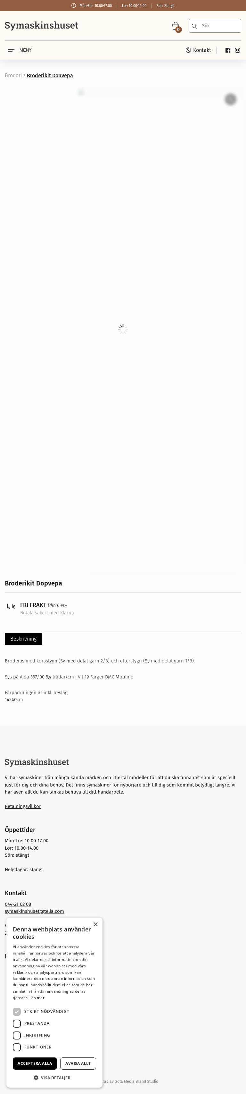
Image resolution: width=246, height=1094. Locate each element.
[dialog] (54, 1003)
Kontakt (201, 50)
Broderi (13, 75)
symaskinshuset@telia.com (34, 911)
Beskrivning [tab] (23, 639)
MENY (26, 50)
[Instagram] (237, 50)
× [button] (95, 924)
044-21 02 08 (18, 904)
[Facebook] (227, 50)
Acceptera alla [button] (35, 1063)
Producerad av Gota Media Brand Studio (123, 1081)
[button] (54, 1077)
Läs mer (37, 997)
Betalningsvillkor (23, 806)
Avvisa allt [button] (78, 1063)
